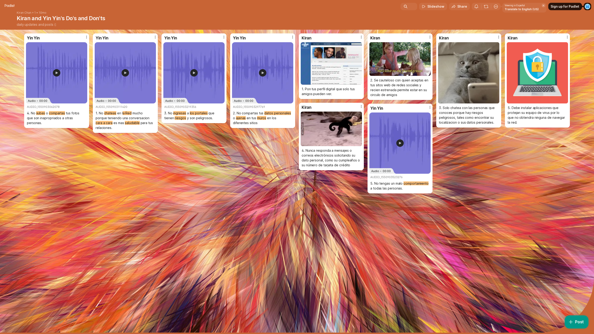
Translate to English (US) (522, 9)
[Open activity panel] (476, 6)
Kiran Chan (24, 12)
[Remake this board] (486, 6)
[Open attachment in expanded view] (331, 63)
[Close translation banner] (543, 5)
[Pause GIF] (427, 72)
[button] (56, 73)
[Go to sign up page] (587, 6)
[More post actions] (86, 37)
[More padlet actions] (495, 6)
